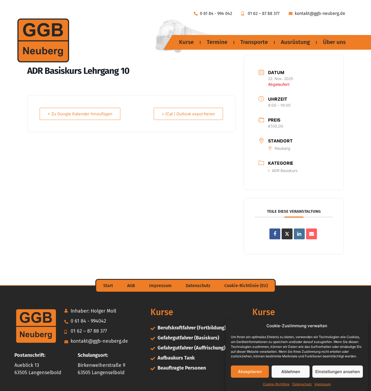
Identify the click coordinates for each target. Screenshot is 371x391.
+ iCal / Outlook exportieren (188, 113)
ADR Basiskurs (284, 170)
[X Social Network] (287, 233)
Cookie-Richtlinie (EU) (246, 285)
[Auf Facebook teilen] (274, 233)
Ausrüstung (295, 42)
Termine (217, 42)
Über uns (334, 42)
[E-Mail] (311, 233)
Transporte (254, 42)
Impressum (323, 384)
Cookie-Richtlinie (276, 384)
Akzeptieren (250, 371)
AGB (131, 285)
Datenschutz (302, 384)
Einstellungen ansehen (337, 371)
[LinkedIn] (299, 233)
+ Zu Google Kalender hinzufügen (80, 113)
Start (108, 285)
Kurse (186, 42)
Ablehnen (290, 371)
